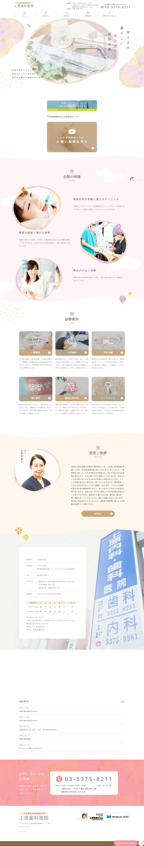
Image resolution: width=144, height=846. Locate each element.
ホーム (24, 16)
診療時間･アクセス (109, 16)
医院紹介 (67, 16)
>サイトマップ (24, 826)
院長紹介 (46, 16)
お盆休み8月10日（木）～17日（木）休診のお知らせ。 (38, 729)
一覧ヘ (122, 701)
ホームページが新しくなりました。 (31, 748)
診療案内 (88, 16)
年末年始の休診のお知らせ (28, 711)
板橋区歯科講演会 (25, 739)
